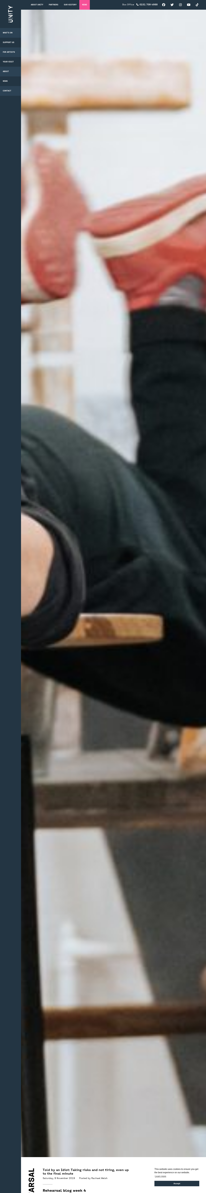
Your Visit (8, 62)
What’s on (7, 33)
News (5, 81)
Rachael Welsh (99, 1178)
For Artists (9, 52)
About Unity (37, 5)
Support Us (8, 42)
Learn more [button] (160, 1176)
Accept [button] (176, 1183)
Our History (70, 5)
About (6, 72)
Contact (7, 91)
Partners (53, 5)
